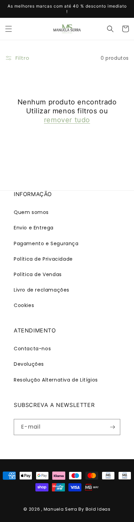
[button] (8, 28)
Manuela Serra (60, 509)
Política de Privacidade (43, 259)
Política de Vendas (38, 274)
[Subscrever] (112, 427)
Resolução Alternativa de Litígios (56, 379)
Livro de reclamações (41, 289)
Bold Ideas (98, 509)
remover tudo (67, 120)
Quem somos (31, 212)
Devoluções (29, 364)
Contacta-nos (32, 348)
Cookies (24, 305)
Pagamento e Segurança (46, 243)
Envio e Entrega (34, 227)
